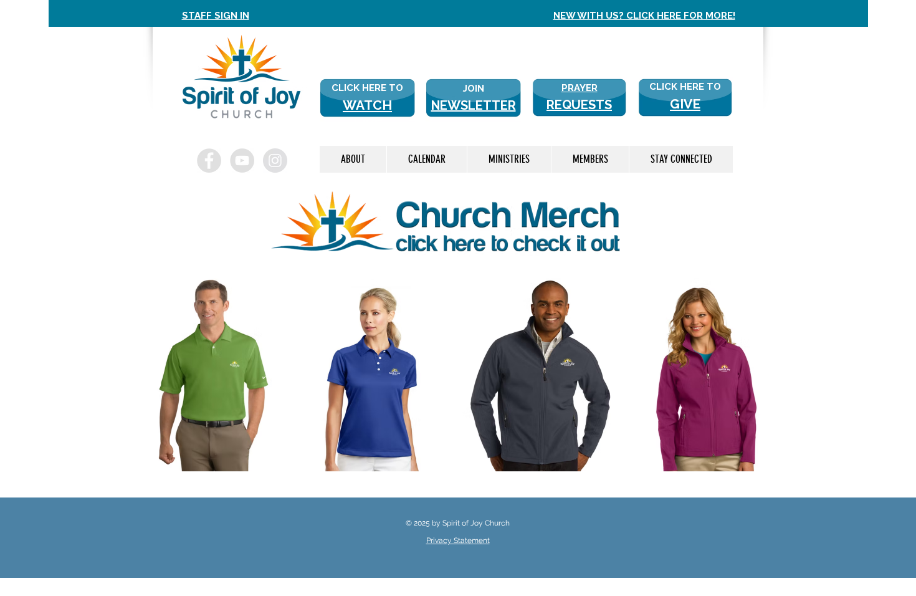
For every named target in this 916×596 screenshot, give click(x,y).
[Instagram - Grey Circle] (275, 160)
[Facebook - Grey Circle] (209, 160)
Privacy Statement (458, 540)
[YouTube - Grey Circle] (242, 160)
